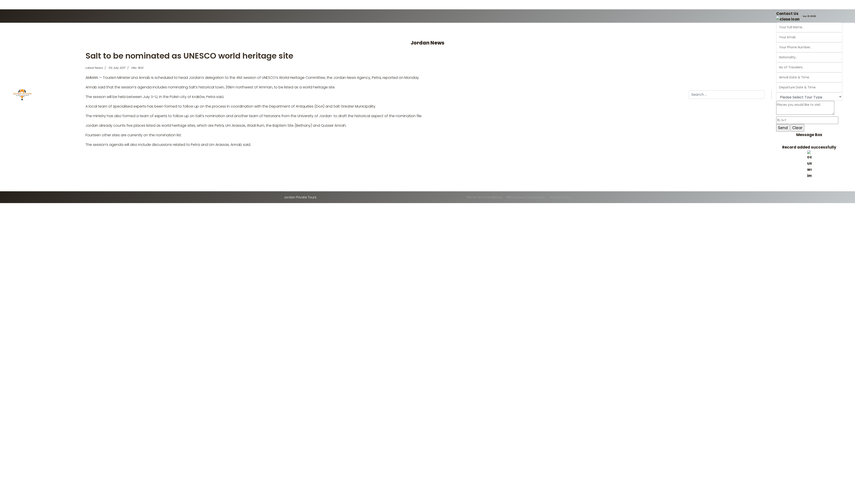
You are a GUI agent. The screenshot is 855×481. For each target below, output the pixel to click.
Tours (208, 95)
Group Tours (98, 95)
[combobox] (726, 94)
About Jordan (126, 95)
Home (49, 95)
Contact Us (787, 13)
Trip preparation (230, 95)
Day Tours (154, 95)
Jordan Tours (69, 95)
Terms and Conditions (484, 197)
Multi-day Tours (183, 95)
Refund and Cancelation (526, 197)
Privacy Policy (560, 197)
